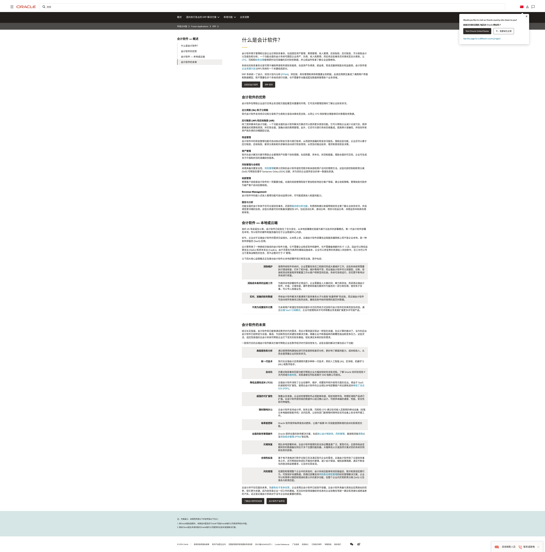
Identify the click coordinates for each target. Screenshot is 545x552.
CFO (244, 59)
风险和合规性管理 (328, 474)
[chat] (496, 547)
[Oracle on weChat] (352, 544)
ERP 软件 (269, 84)
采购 (360, 433)
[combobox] (272, 6)
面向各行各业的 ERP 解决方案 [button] (201, 16)
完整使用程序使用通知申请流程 (240, 544)
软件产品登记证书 (219, 544)
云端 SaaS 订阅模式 (290, 310)
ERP (214, 26)
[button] (12, 7)
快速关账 (291, 374)
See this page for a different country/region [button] (482, 38)
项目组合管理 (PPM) (290, 436)
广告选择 (295, 544)
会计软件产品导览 (277, 501)
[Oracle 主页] (26, 7)
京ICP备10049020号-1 (263, 544)
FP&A (285, 74)
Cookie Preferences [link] (282, 544)
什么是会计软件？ (190, 45)
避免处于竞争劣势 (280, 487)
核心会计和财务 (325, 433)
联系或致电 (529, 547)
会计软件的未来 (189, 61)
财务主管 (259, 59)
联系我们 (337, 544)
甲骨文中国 (182, 26)
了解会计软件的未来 (253, 501)
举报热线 (328, 544)
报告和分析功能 (300, 205)
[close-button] (538, 547)
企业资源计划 (248, 68)
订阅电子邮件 (317, 544)
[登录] (527, 7)
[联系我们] (533, 7)
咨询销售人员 (508, 547)
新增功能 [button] (228, 16)
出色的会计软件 (251, 84)
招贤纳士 (305, 544)
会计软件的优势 (189, 51)
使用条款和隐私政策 (201, 544)
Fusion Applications (199, 26)
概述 (179, 16)
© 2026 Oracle (182, 544)
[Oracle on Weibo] (359, 544)
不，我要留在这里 (504, 31)
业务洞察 (244, 16)
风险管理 (269, 168)
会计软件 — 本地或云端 (193, 56)
